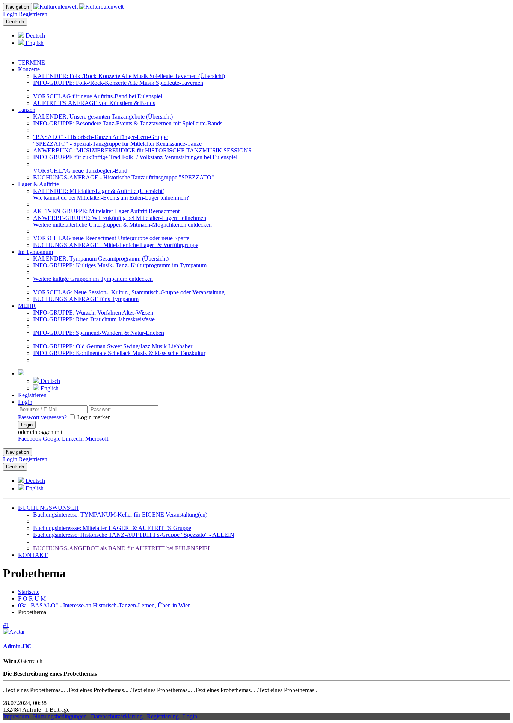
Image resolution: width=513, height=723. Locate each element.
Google (52, 438)
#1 (6, 625)
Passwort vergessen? (43, 417)
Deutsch (15, 21)
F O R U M (32, 598)
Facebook (30, 438)
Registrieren (33, 14)
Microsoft (96, 438)
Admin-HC (17, 646)
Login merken (93, 417)
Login (10, 14)
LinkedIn (73, 438)
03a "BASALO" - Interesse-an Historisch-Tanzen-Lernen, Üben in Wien (104, 605)
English (34, 43)
